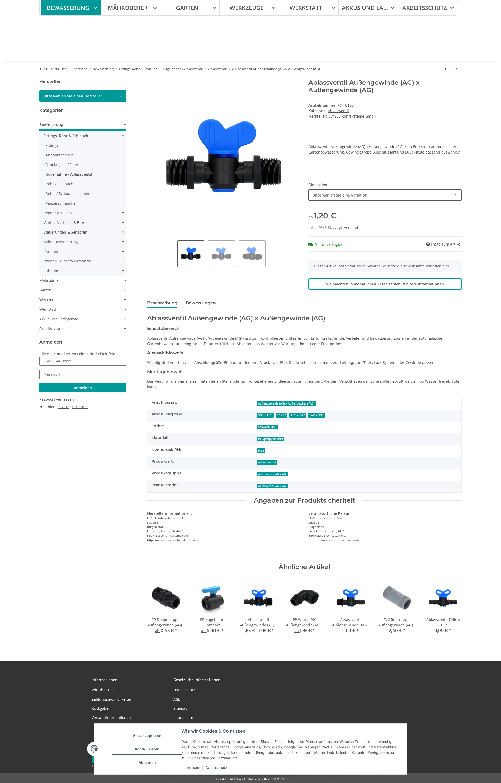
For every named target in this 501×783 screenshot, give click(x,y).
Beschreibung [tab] (162, 303)
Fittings (52, 145)
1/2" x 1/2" (298, 415)
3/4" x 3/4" (316, 415)
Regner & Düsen (58, 212)
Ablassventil (338, 110)
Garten (45, 289)
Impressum (190, 767)
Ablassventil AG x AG (272, 474)
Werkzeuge (49, 299)
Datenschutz (216, 767)
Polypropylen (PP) (270, 439)
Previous (155, 610)
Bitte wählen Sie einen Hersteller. (73, 96)
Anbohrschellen (59, 154)
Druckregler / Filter (62, 164)
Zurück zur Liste (55, 68)
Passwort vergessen (56, 399)
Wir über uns (103, 689)
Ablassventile (267, 462)
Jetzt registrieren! (72, 406)
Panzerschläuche (60, 203)
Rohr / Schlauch (59, 183)
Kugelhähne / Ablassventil (69, 174)
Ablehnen (147, 762)
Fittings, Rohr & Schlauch (66, 135)
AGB (177, 699)
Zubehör (51, 270)
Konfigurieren (147, 749)
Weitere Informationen (423, 284)
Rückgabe (100, 708)
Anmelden (83, 387)
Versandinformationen (111, 717)
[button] (82, 125)
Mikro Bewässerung (61, 241)
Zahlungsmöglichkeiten (112, 699)
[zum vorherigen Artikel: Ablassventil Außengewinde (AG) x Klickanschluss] (456, 69)
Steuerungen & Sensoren (65, 232)
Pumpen (51, 251)
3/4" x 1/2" (265, 415)
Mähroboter (49, 280)
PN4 (261, 450)
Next (453, 610)
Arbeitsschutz (51, 328)
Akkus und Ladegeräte (58, 318)
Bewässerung (51, 124)
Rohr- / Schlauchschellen (67, 193)
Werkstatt (47, 309)
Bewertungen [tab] (201, 303)
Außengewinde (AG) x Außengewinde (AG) (286, 403)
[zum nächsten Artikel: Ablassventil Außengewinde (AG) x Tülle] (445, 69)
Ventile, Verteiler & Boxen (66, 222)
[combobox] (385, 195)
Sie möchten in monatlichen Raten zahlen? (385, 284)
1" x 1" (281, 415)
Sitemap (180, 708)
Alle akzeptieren (147, 735)
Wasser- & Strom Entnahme (68, 261)
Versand (351, 227)
